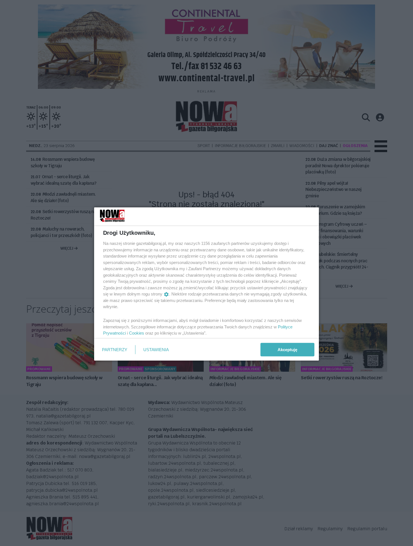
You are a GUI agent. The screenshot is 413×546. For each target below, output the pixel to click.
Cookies (136, 333)
